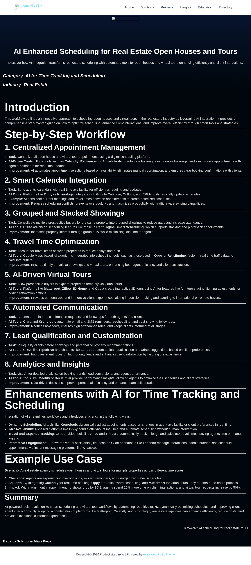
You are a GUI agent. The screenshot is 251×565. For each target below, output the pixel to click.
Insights (185, 7)
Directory (225, 7)
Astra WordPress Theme (159, 554)
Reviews (167, 7)
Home (129, 7)
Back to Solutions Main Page (27, 541)
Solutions (147, 7)
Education (205, 7)
